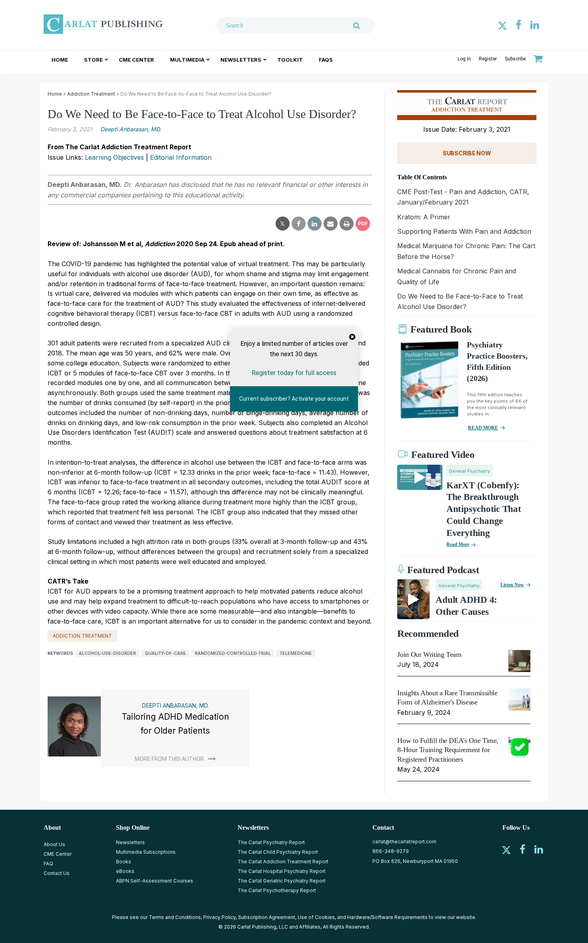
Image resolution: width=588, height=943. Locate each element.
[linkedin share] (315, 224)
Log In (464, 59)
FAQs (326, 59)
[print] (347, 224)
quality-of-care (165, 653)
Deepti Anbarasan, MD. (130, 129)
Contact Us (57, 873)
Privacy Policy (219, 917)
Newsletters (240, 59)
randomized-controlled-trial (233, 653)
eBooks (125, 871)
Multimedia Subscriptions (146, 852)
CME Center (136, 59)
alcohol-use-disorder (107, 653)
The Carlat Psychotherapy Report (277, 890)
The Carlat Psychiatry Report (271, 842)
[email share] (331, 224)
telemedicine (296, 653)
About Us (54, 844)
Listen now (512, 584)
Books (123, 862)
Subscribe (515, 59)
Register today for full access (294, 372)
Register (488, 59)
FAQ (48, 864)
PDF (363, 224)
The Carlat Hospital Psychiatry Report (282, 871)
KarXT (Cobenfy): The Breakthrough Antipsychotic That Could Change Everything (483, 509)
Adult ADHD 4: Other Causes (466, 606)
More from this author (169, 759)
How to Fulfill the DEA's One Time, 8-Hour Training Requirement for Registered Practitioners (447, 749)
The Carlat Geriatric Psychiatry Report (282, 881)
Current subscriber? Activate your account (294, 398)
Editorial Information (181, 157)
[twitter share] (283, 224)
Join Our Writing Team (429, 654)
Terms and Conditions (175, 917)
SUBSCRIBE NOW (467, 153)
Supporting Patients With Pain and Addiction (464, 231)
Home (60, 59)
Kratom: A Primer (423, 217)
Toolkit (290, 59)
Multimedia (187, 59)
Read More (457, 544)
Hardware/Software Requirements (387, 917)
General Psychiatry (469, 471)
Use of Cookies (316, 917)
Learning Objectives (114, 157)
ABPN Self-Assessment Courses (154, 881)
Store (93, 59)
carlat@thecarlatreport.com (404, 842)
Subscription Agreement (266, 917)
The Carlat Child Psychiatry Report (278, 852)
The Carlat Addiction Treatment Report (283, 862)
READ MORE (483, 427)
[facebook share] (299, 224)
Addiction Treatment (91, 94)
